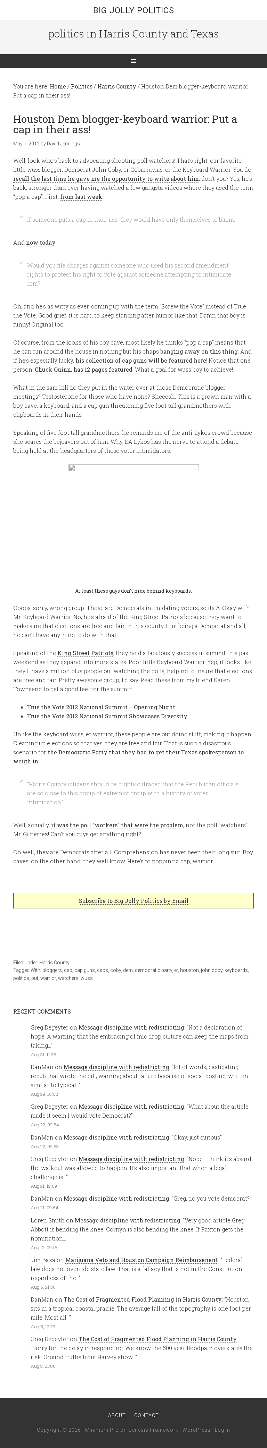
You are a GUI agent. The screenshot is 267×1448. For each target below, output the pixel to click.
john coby (211, 970)
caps (102, 970)
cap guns (84, 970)
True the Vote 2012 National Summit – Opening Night (101, 707)
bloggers (52, 970)
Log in (222, 1430)
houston (189, 970)
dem (128, 970)
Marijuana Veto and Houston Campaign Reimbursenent (141, 1259)
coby (115, 970)
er (176, 970)
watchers (68, 978)
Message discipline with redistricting (131, 1027)
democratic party (153, 970)
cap (68, 970)
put (34, 978)
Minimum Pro (102, 1430)
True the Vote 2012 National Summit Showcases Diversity (107, 716)
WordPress (197, 1430)
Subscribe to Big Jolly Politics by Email (133, 900)
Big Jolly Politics (133, 10)
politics (21, 978)
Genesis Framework (153, 1430)
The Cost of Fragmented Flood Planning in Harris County (143, 1299)
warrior (48, 978)
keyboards (236, 970)
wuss (87, 978)
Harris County (54, 962)
